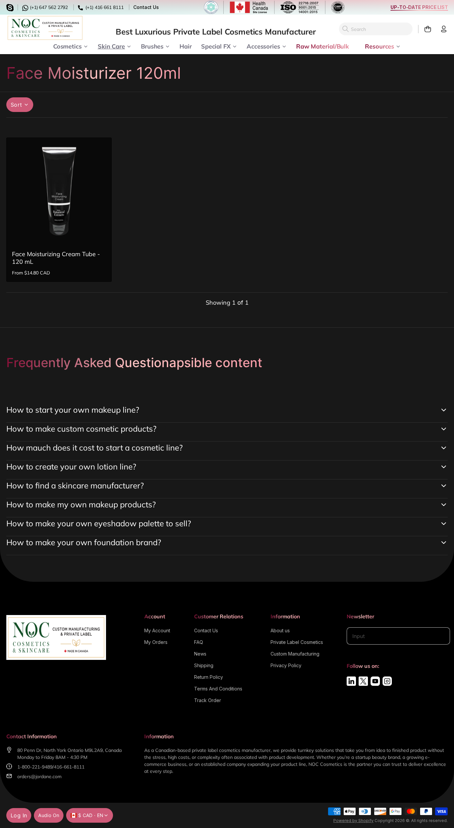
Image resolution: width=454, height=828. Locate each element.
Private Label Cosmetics (297, 642)
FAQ (198, 642)
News (200, 654)
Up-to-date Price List (419, 7)
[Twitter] (363, 681)
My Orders (156, 642)
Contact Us (146, 7)
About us (280, 630)
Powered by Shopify (353, 820)
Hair (185, 46)
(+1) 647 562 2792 (48, 7)
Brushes (152, 46)
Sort (16, 104)
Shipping (203, 665)
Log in (19, 815)
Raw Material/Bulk (322, 46)
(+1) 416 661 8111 (103, 7)
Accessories (263, 46)
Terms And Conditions (218, 688)
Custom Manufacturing (295, 654)
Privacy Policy (286, 665)
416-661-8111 (69, 767)
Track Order (207, 700)
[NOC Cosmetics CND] (45, 28)
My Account (157, 630)
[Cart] (425, 29)
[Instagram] (387, 681)
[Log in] (441, 29)
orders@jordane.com (39, 776)
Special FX (216, 46)
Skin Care (111, 46)
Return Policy (208, 677)
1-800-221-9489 (35, 767)
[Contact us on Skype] (11, 7)
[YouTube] (375, 681)
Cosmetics (67, 46)
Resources (379, 46)
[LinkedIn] (351, 681)
